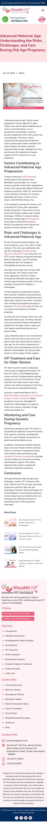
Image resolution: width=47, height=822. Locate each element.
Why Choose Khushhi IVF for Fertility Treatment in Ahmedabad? (30, 523)
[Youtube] (30, 818)
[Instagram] (21, 818)
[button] (43, 10)
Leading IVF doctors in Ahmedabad (20, 456)
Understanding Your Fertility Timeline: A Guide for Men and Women (30, 563)
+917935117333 (19, 21)
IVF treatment (30, 176)
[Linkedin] (25, 818)
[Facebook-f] (16, 818)
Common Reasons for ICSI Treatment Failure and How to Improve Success (30, 536)
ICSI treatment (32, 219)
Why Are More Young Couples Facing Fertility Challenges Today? (30, 550)
